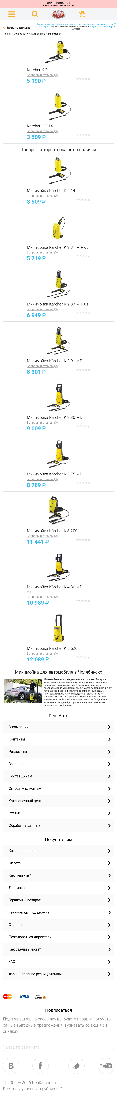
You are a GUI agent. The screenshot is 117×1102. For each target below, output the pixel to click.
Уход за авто (38, 33)
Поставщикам (20, 776)
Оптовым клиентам (25, 788)
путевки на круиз (86, 24)
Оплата (15, 863)
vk (11, 1066)
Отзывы (15, 925)
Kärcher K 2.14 (40, 126)
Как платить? (20, 875)
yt (106, 1066)
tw (76, 1066)
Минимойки (54, 33)
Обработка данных (24, 825)
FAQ (12, 962)
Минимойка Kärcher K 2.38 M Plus (57, 304)
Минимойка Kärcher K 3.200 (52, 530)
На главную (58, 14)
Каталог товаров (22, 851)
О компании (19, 727)
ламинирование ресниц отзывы (35, 974)
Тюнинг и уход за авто (15, 33)
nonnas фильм (103, 24)
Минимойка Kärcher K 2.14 (51, 190)
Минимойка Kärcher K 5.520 (52, 648)
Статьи (14, 813)
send (110, 1047)
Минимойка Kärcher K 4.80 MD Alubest (54, 589)
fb (40, 1066)
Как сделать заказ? (25, 949)
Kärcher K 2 (37, 69)
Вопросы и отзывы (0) (42, 75)
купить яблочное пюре (103, 26)
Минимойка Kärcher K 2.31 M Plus (57, 247)
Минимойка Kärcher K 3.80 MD (54, 417)
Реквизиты (18, 752)
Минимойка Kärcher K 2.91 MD (54, 360)
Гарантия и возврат (25, 900)
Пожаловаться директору (30, 937)
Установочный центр (26, 801)
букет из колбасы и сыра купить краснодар (57, 24)
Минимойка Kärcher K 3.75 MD (54, 474)
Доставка (17, 888)
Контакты (17, 739)
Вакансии (16, 764)
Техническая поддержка (29, 912)
